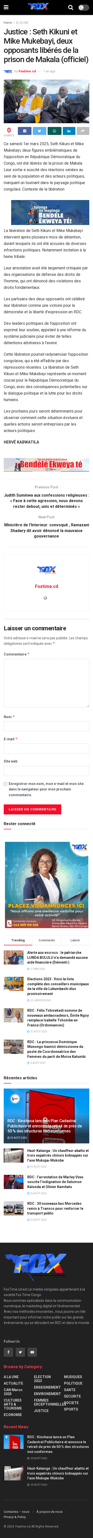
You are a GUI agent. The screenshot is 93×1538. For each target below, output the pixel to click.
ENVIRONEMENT (47, 1394)
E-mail (11, 739)
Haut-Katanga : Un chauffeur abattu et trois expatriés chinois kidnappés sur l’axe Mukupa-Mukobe (58, 1155)
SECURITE (72, 1396)
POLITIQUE (73, 1383)
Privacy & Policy (15, 1517)
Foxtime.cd (27, 71)
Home (8, 22)
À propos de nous (49, 1512)
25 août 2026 (18, 1137)
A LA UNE (22, 22)
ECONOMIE (13, 1415)
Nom (9, 716)
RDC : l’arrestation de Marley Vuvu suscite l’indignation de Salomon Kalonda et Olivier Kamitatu (55, 1182)
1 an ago (49, 71)
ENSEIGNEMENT (47, 1387)
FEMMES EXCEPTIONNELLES (50, 1402)
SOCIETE (71, 1403)
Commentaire (17, 654)
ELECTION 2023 (42, 1379)
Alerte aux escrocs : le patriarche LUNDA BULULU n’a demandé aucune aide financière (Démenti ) (57, 957)
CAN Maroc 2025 (13, 1392)
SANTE (69, 1390)
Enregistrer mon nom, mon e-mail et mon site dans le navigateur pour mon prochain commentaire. (46, 789)
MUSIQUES (73, 1377)
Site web (10, 761)
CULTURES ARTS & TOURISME (13, 1404)
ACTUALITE (13, 1383)
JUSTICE (41, 1411)
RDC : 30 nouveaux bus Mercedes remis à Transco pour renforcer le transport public (55, 1208)
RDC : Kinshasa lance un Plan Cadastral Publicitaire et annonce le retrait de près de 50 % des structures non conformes (44, 1126)
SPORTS (71, 1409)
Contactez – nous (16, 1512)
